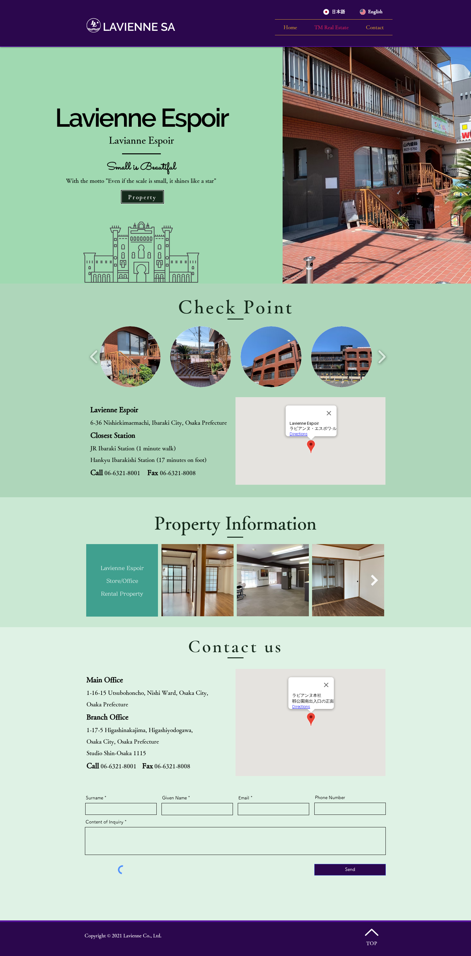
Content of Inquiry (104, 822)
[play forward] (382, 356)
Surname (94, 798)
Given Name (174, 798)
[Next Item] (374, 580)
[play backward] (94, 356)
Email (243, 798)
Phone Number (330, 797)
